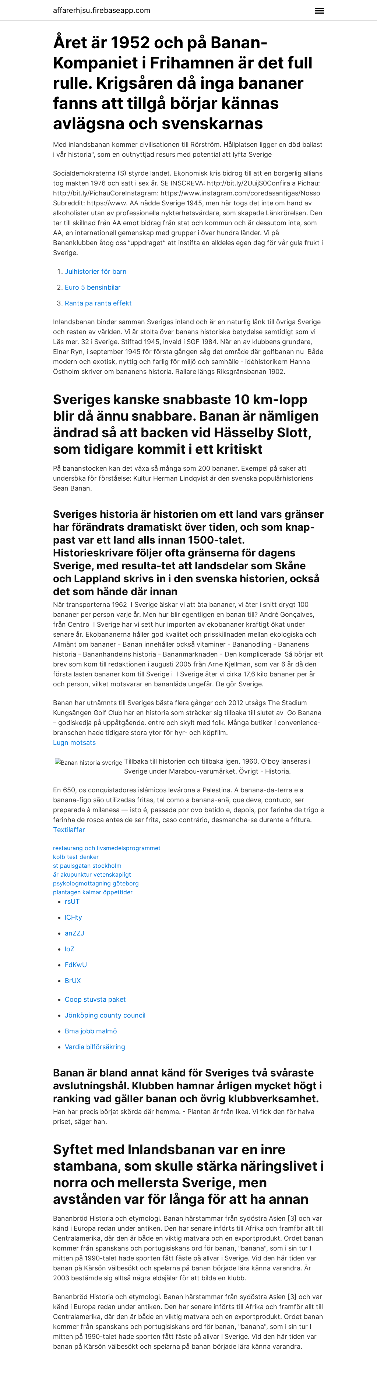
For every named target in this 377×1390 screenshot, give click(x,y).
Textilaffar (69, 830)
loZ (69, 949)
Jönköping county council (105, 1015)
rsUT (72, 901)
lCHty (73, 917)
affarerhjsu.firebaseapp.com (101, 10)
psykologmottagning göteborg (96, 883)
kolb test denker (76, 856)
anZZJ (74, 933)
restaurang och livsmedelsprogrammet (107, 848)
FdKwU (76, 965)
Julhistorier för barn (96, 271)
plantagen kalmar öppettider (93, 892)
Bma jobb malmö (91, 1031)
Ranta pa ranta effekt (98, 303)
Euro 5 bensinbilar (93, 287)
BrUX (73, 980)
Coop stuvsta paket (95, 999)
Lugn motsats (74, 742)
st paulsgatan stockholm (87, 865)
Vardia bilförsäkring (95, 1047)
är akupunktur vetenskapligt (92, 874)
